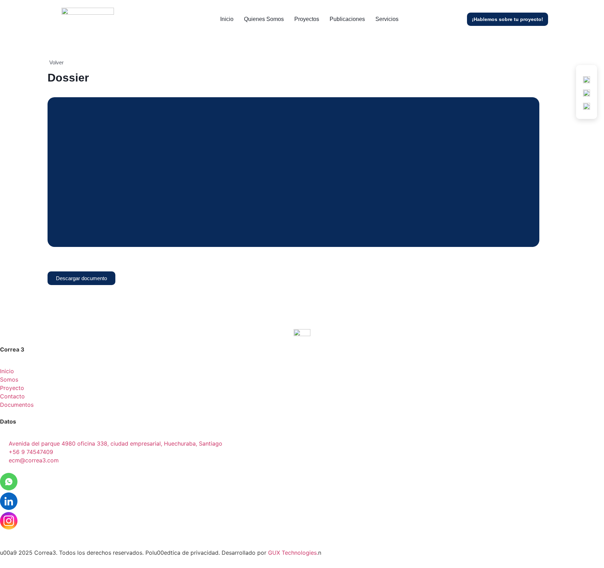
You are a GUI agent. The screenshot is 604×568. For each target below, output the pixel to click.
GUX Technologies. (293, 552)
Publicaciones (347, 19)
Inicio (226, 19)
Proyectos (306, 19)
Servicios (386, 19)
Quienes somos (264, 19)
